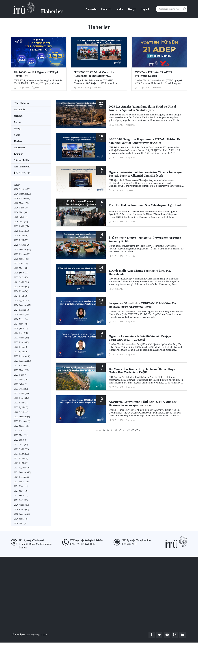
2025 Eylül (21, 240)
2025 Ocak (21, 277)
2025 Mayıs (21, 259)
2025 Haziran (22, 254)
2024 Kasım (21, 287)
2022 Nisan (21, 430)
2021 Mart (21, 491)
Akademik (19, 109)
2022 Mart (21, 435)
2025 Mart (21, 268)
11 (100, 429)
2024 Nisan (21, 319)
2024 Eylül (21, 296)
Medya (17, 128)
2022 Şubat (20, 440)
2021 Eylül (21, 463)
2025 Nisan (21, 263)
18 (128, 429)
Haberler (106, 9)
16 (120, 429)
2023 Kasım (21, 342)
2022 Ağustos (22, 412)
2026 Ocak (21, 222)
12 (104, 429)
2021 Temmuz (22, 472)
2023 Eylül (21, 352)
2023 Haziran (22, 365)
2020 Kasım (21, 509)
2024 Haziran (22, 310)
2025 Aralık (21, 226)
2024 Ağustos (22, 300)
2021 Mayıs (21, 482)
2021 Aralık (21, 449)
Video (120, 9)
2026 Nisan (21, 208)
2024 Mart (21, 324)
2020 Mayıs (21, 519)
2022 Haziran (22, 421)
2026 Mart (21, 212)
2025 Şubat (21, 273)
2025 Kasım (21, 231)
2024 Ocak (21, 333)
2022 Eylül (21, 407)
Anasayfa (91, 9)
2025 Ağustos (22, 245)
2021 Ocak (21, 500)
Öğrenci (18, 116)
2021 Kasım (21, 454)
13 (108, 429)
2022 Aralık (21, 393)
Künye (132, 9)
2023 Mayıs (21, 370)
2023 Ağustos (22, 356)
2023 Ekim (21, 347)
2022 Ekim (21, 403)
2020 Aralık (21, 505)
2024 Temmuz (22, 305)
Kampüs (18, 154)
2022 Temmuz (22, 417)
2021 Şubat (21, 495)
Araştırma (19, 147)
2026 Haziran (22, 198)
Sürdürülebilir (21, 160)
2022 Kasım (21, 398)
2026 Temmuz (22, 194)
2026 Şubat (21, 217)
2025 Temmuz (22, 249)
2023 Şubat (20, 384)
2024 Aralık (21, 282)
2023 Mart (21, 379)
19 (132, 429)
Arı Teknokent (22, 166)
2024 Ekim (21, 291)
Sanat (17, 135)
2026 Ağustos (22, 189)
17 (124, 429)
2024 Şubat (21, 328)
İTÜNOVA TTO (22, 173)
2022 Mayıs (21, 426)
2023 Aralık (21, 338)
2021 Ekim (21, 458)
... (97, 429)
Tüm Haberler (21, 103)
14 (112, 429)
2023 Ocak (21, 389)
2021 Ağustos (22, 468)
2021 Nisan (21, 486)
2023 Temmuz (22, 361)
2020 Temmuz (22, 514)
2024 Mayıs (21, 314)
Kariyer (18, 141)
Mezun (17, 122)
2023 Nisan (20, 375)
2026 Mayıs (21, 203)
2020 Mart (20, 523)
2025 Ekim (21, 235)
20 (136, 429)
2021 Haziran (22, 477)
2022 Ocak (21, 444)
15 (116, 429)
